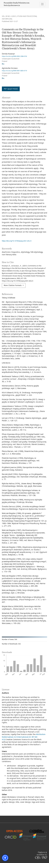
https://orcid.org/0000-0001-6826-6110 (14, 71)
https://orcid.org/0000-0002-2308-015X (14, 56)
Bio (3, 64)
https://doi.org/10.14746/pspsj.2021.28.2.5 (16, 241)
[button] (5, 857)
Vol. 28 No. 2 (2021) (9, 16)
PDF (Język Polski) (11, 89)
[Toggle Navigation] (42, 4)
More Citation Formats (13, 285)
